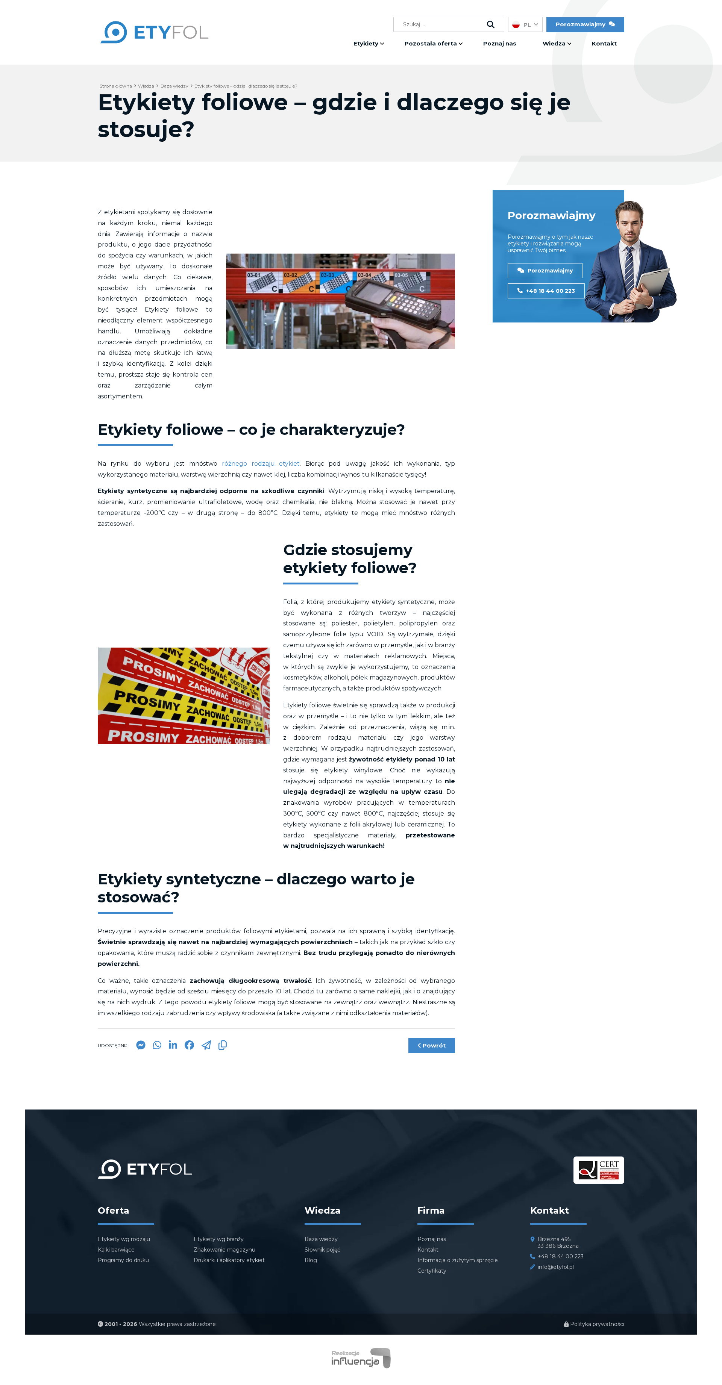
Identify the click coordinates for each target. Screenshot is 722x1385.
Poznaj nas (499, 43)
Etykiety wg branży (219, 1239)
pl (527, 24)
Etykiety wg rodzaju (124, 1239)
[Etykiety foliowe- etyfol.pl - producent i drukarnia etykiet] (154, 48)
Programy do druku (123, 1260)
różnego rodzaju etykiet (261, 463)
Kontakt (604, 43)
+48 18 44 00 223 (550, 291)
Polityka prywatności (596, 1324)
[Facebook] (189, 1048)
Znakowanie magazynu (224, 1249)
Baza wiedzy (321, 1239)
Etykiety (365, 43)
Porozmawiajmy (549, 270)
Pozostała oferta (431, 43)
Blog (311, 1260)
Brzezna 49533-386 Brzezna (558, 1242)
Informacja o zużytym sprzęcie (457, 1260)
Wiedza (554, 43)
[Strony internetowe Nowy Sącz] (361, 1366)
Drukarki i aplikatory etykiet (229, 1260)
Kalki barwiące (116, 1249)
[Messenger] (141, 1048)
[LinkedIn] (173, 1048)
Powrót (433, 1045)
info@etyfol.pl (556, 1267)
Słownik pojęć (322, 1249)
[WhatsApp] (157, 1048)
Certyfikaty (431, 1270)
